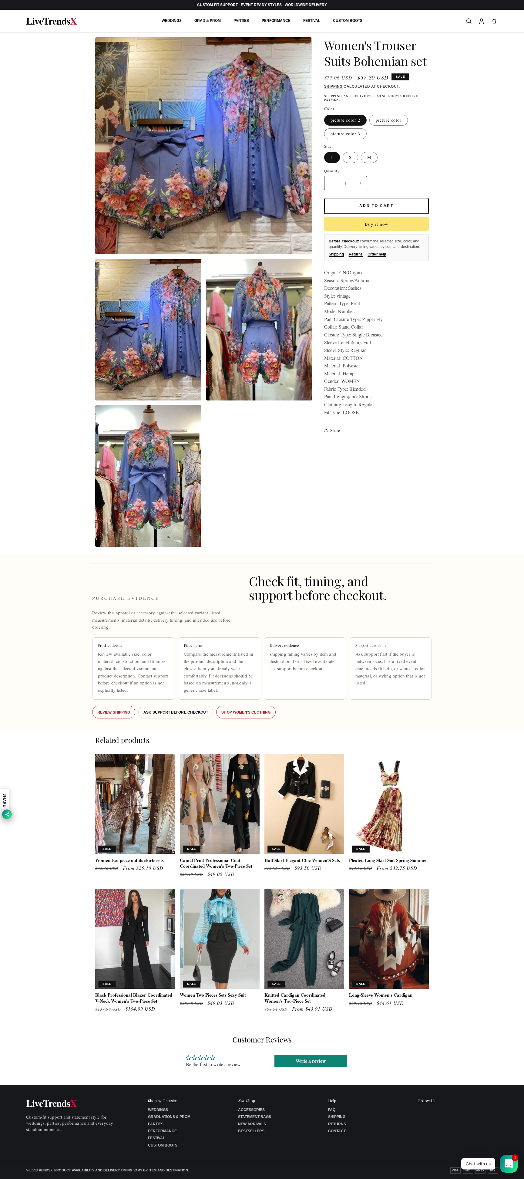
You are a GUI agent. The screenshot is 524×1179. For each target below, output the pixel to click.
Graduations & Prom (169, 1117)
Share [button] (335, 430)
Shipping (333, 86)
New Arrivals (252, 1124)
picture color (388, 120)
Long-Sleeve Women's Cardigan (380, 995)
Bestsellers (251, 1131)
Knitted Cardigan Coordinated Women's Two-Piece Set (294, 998)
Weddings (172, 21)
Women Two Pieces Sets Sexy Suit (213, 995)
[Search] (468, 21)
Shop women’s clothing (245, 712)
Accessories (251, 1110)
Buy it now (376, 224)
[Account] (481, 21)
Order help (377, 254)
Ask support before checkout (175, 712)
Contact (337, 1131)
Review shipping (113, 712)
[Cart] (494, 21)
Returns (356, 254)
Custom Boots (347, 21)
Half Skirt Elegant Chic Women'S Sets (302, 860)
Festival (311, 21)
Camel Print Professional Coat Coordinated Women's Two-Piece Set (216, 863)
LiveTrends (51, 21)
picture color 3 (345, 134)
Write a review (311, 1061)
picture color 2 (345, 120)
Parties (241, 21)
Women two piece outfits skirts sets (129, 860)
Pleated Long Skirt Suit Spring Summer (388, 860)
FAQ (331, 1110)
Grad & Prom (207, 21)
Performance (276, 21)
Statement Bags (254, 1117)
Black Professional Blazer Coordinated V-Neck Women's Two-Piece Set (133, 998)
